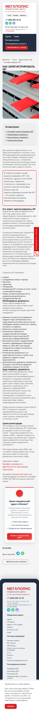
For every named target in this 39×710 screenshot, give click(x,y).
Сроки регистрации (15, 140)
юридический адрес (20, 474)
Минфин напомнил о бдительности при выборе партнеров (15, 467)
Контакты (23, 15)
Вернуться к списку (16, 562)
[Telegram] (6, 23)
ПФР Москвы (11, 646)
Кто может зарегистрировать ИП (20, 132)
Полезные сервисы (13, 640)
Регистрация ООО (13, 671)
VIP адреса (11, 622)
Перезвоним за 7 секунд (16, 47)
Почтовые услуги (12, 40)
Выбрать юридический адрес (19, 536)
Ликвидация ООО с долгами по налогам (17, 677)
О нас (9, 15)
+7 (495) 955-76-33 (15, 598)
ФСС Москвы (11, 643)
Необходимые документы (17, 135)
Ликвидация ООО (13, 668)
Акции (16, 36)
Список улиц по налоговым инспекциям (16, 649)
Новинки (9, 627)
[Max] (13, 23)
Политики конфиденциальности (17, 660)
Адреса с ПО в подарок (15, 624)
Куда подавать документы (17, 137)
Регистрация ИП (12, 674)
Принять (10, 706)
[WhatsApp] (10, 23)
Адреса (8, 36)
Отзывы (15, 15)
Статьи (9, 658)
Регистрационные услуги (15, 44)
